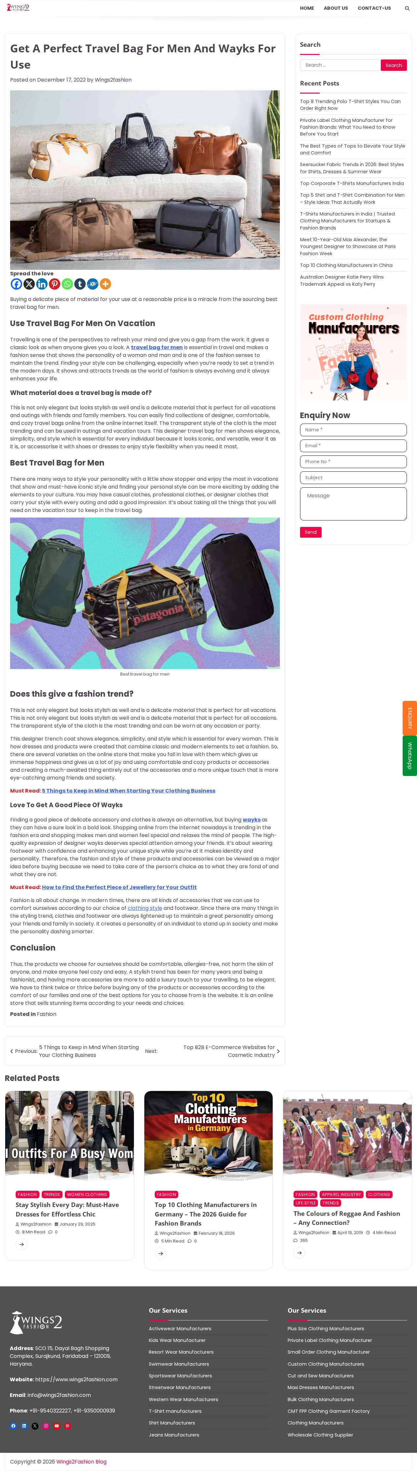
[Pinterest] (54, 284)
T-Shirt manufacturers (175, 1411)
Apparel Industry (341, 1194)
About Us (336, 8)
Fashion (46, 1014)
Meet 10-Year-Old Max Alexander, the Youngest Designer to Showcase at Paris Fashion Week (348, 246)
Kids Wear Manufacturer (177, 1340)
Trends (52, 1194)
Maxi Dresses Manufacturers (321, 1387)
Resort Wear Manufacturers (181, 1352)
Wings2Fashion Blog (81, 1461)
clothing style (145, 908)
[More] (105, 284)
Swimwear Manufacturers (179, 1364)
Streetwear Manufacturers (180, 1387)
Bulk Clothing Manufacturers (321, 1399)
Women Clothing (87, 1194)
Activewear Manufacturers (180, 1328)
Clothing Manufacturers (316, 1423)
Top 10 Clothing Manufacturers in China (346, 265)
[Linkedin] (42, 284)
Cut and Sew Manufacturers (321, 1375)
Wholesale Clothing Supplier (320, 1435)
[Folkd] (92, 284)
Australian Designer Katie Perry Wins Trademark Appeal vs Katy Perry (342, 280)
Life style (306, 1203)
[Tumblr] (80, 284)
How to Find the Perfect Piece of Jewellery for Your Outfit (119, 887)
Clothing (379, 1194)
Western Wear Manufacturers (183, 1399)
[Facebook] (16, 284)
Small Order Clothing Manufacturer (329, 1352)
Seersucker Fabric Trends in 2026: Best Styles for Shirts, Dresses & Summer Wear (352, 167)
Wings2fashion (113, 80)
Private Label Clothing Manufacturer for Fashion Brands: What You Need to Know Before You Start (347, 127)
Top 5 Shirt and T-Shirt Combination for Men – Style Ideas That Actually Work (352, 198)
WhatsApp (410, 755)
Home (307, 8)
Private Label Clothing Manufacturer (330, 1340)
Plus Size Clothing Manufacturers (326, 1328)
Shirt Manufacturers (172, 1423)
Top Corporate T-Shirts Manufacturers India (352, 183)
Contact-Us (374, 8)
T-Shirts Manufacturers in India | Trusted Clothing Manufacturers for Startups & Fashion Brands (347, 220)
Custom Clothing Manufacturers (326, 1364)
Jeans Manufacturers (174, 1435)
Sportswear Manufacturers (180, 1375)
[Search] (407, 8)
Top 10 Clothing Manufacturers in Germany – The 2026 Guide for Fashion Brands (206, 1214)
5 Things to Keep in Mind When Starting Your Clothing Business (128, 791)
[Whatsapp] (67, 284)
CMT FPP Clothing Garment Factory (329, 1411)
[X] (29, 284)
